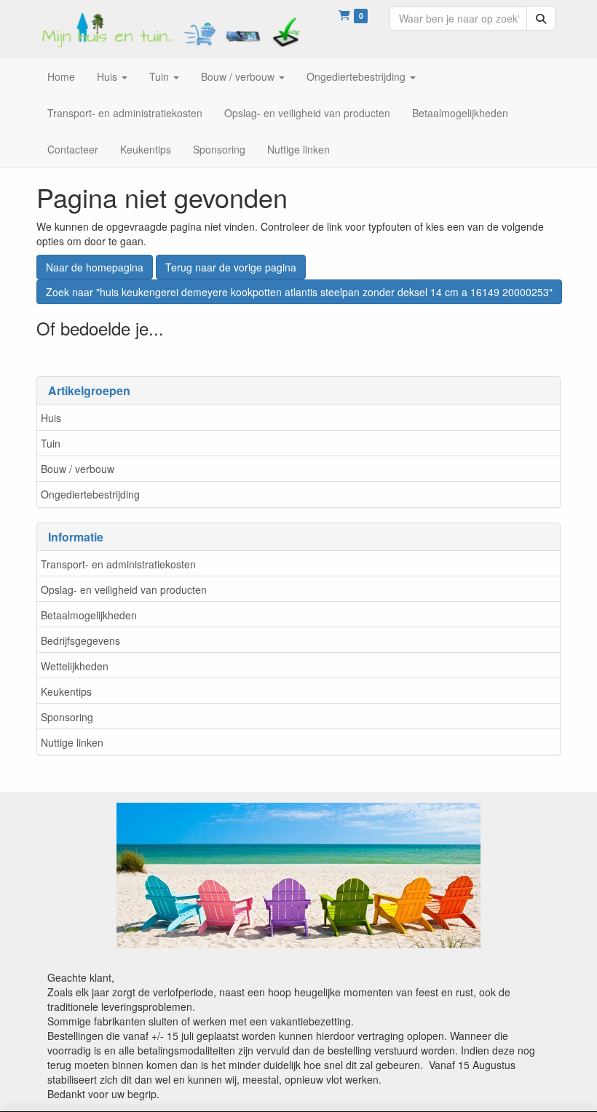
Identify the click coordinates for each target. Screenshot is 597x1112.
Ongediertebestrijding (90, 494)
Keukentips (66, 691)
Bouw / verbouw (77, 468)
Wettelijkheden (74, 666)
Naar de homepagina (94, 267)
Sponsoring (67, 717)
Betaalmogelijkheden (89, 615)
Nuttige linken (72, 742)
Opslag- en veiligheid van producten (124, 589)
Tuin (50, 443)
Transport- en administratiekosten (118, 564)
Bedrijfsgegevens (80, 640)
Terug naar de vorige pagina (230, 267)
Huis (51, 417)
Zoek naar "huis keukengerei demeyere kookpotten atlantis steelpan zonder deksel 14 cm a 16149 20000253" (299, 292)
